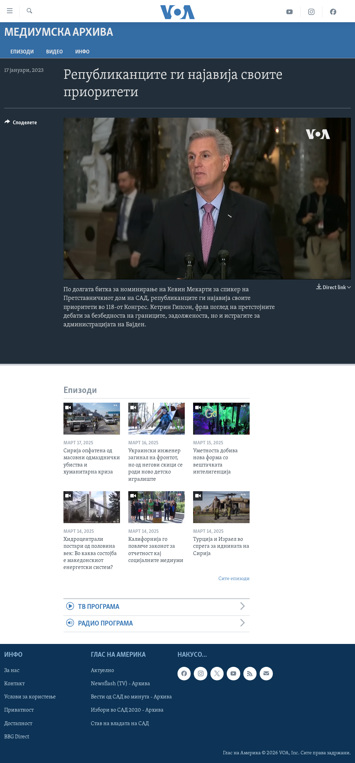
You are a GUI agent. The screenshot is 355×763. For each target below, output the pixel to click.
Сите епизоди (234, 578)
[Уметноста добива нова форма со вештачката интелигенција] (221, 419)
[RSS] (250, 673)
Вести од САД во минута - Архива (131, 697)
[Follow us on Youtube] (233, 673)
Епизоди (22, 52)
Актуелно (102, 670)
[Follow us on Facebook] (184, 673)
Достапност (18, 723)
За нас (11, 670)
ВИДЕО (54, 52)
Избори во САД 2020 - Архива (127, 710)
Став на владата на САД (120, 723)
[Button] (21, 124)
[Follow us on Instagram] (200, 673)
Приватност (19, 710)
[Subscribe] (266, 673)
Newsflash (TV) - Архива (120, 684)
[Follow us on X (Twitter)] (217, 673)
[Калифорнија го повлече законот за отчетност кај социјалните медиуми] (156, 507)
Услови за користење (30, 697)
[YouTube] (290, 12)
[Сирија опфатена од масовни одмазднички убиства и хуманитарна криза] (91, 419)
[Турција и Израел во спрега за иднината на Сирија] (221, 507)
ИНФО (82, 52)
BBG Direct (16, 737)
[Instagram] (311, 12)
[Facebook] (333, 12)
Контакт (14, 684)
